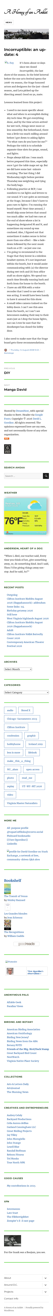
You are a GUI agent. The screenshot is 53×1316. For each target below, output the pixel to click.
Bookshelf (12, 880)
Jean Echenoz (14, 917)
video (10, 794)
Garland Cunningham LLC (21, 1127)
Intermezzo (13, 1209)
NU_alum (12, 769)
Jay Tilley (12, 1135)
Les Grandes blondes (15, 913)
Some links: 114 (15, 606)
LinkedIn (12, 843)
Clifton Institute (16, 727)
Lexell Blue (13, 1146)
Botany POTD (14, 1045)
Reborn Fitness (15, 1154)
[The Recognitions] (7, 924)
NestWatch (13, 1057)
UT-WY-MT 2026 (32, 786)
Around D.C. (11, 1285)
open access (32, 769)
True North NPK (16, 1162)
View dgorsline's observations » (35, 972)
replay (10, 786)
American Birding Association (23, 1029)
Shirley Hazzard (16, 900)
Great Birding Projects (19, 1131)
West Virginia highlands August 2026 (28, 618)
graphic (31, 735)
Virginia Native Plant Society (23, 1061)
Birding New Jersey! (18, 1037)
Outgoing (12, 594)
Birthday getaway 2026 (20, 610)
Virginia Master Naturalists (22, 803)
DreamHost (22, 410)
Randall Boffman (16, 1150)
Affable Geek (14, 1002)
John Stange (14, 1142)
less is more (13, 752)
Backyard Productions (19, 1119)
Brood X (25, 710)
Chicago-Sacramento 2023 (22, 718)
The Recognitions (14, 932)
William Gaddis (15, 936)
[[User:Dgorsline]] (17, 839)
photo (10, 777)
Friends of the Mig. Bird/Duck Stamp (28, 1049)
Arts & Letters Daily (18, 1084)
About (7, 1278)
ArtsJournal (13, 1088)
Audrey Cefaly (14, 1115)
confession (13, 735)
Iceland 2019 (36, 744)
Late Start (12, 1212)
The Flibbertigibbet (18, 1216)
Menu (9, 22)
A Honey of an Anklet (25, 12)
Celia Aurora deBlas (17, 1123)
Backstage (9, 353)
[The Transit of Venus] (7, 888)
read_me (27, 777)
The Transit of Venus (16, 896)
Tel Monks (13, 1158)
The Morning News (17, 1092)
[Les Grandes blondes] (7, 906)
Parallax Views (15, 1006)
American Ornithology (19, 1033)
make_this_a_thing (19, 761)
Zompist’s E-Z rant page (20, 1220)
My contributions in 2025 (21, 1185)
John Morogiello (16, 1138)
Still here (12, 614)
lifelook (32, 752)
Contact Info (11, 1298)
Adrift (10, 630)
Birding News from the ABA (22, 1041)
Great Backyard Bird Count (22, 1053)
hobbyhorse (13, 744)
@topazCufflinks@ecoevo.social (25, 831)
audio (10, 710)
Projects (8, 1291)
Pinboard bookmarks (18, 835)
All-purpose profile (17, 828)
